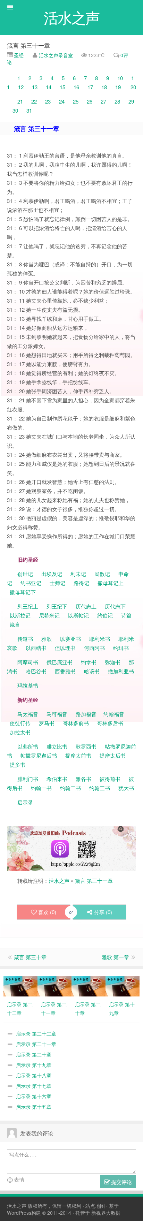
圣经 (18, 55)
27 (103, 101)
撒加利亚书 (121, 671)
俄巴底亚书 (60, 662)
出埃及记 (51, 573)
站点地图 (95, 1205)
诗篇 (126, 615)
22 (34, 101)
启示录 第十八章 (33, 1075)
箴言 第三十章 (30, 957)
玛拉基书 (27, 685)
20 (133, 87)
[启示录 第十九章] (123, 985)
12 (21, 87)
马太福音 (27, 714)
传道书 (25, 638)
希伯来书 (57, 778)
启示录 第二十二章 (36, 1033)
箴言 (15, 624)
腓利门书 (27, 778)
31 (29, 110)
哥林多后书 (110, 723)
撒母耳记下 (23, 592)
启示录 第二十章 (33, 1054)
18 (104, 87)
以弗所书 (27, 746)
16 (76, 87)
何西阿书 (94, 647)
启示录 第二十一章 (36, 1043)
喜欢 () (47, 912)
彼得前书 (110, 778)
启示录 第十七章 (33, 1085)
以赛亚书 (70, 638)
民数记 (102, 573)
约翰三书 (99, 787)
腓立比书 (57, 746)
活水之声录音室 (56, 55)
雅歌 (46, 638)
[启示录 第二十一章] (54, 985)
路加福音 (86, 714)
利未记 (78, 573)
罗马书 (46, 723)
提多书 (17, 764)
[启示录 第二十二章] (20, 985)
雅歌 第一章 (115, 957)
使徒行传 (20, 723)
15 (62, 87)
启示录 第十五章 (33, 1106)
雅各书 (83, 778)
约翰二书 (70, 787)
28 (117, 101)
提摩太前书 (78, 755)
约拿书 (88, 662)
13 (34, 87)
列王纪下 (57, 606)
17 (90, 87)
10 (120, 78)
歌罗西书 (86, 746)
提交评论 (121, 1181)
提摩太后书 (113, 755)
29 (131, 101)
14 (48, 87)
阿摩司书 (27, 662)
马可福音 (57, 714)
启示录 (25, 802)
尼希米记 (48, 615)
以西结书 (36, 647)
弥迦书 (112, 662)
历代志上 (86, 606)
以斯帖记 (78, 615)
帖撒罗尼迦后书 (38, 755)
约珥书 (121, 647)
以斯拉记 (20, 615)
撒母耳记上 (111, 582)
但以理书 (65, 647)
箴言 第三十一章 (28, 45)
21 (20, 101)
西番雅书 (65, 671)
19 (118, 87)
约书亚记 (30, 582)
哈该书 (92, 671)
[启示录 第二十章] (89, 985)
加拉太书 (20, 732)
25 (75, 101)
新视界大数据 (105, 1212)
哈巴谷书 (36, 671)
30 (15, 110)
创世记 (25, 573)
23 (48, 101)
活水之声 (59, 880)
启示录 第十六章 (33, 1096)
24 (62, 101)
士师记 (56, 582)
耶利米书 (99, 638)
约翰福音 (113, 714)
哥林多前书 (76, 723)
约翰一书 (41, 787)
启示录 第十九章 (33, 1064)
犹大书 (126, 787)
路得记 (82, 582)
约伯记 (105, 615)
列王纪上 (27, 606)
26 (89, 101)
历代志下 (115, 606)
